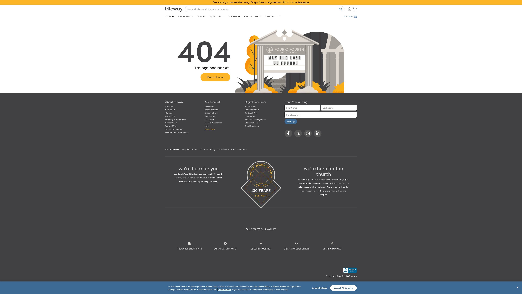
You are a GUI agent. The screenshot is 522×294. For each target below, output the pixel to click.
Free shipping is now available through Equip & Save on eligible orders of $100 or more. (261, 2)
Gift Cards (209, 119)
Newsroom (170, 116)
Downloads (250, 116)
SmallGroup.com (252, 126)
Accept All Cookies (343, 287)
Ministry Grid (250, 106)
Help (207, 126)
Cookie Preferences (213, 122)
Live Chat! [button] (210, 129)
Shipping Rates (211, 112)
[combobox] (264, 9)
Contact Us (170, 109)
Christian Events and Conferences (233, 149)
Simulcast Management (255, 119)
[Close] (518, 287)
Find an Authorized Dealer (176, 132)
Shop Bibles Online (190, 149)
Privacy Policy (171, 122)
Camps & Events (251, 16)
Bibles (168, 16)
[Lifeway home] (174, 9)
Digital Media (215, 16)
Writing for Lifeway (173, 129)
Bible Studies (184, 16)
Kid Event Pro (251, 112)
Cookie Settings (319, 287)
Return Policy (210, 116)
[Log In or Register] (349, 9)
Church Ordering (208, 149)
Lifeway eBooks (251, 122)
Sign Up (291, 121)
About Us (169, 106)
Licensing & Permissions (175, 119)
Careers (168, 112)
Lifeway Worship (252, 109)
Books (199, 16)
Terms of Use (170, 126)
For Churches (271, 16)
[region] (261, 287)
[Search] (340, 9)
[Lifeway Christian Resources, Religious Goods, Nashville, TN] (350, 270)
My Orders (209, 106)
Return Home (215, 77)
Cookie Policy (224, 289)
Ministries (233, 16)
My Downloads (211, 109)
